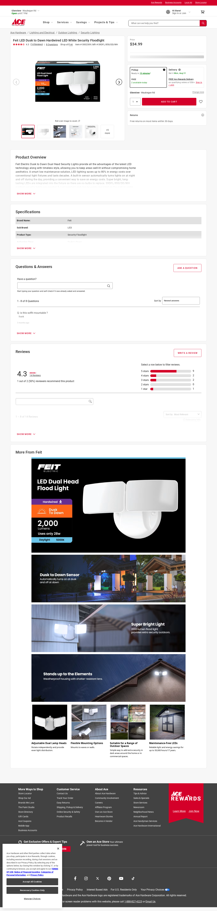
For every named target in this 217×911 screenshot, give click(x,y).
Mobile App (23, 825)
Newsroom (138, 807)
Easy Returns (63, 802)
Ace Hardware (18, 32)
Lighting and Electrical (42, 32)
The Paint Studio (26, 807)
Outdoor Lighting (68, 32)
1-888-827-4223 (133, 901)
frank (21, 316)
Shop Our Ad (24, 798)
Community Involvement (107, 798)
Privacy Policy (75, 889)
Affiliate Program (103, 807)
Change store (198, 92)
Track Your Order (65, 798)
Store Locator (201, 2)
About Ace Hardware (105, 793)
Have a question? (27, 279)
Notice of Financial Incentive (27, 872)
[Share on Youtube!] (121, 878)
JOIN (63, 848)
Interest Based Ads (97, 889)
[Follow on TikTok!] (133, 878)
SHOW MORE (24, 193)
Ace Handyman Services (145, 821)
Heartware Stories (104, 816)
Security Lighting (90, 32)
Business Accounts (173, 2)
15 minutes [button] (145, 73)
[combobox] (185, 414)
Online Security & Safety (68, 812)
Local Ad (188, 2)
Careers (99, 802)
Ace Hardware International (147, 825)
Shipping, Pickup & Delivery (70, 807)
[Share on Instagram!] (86, 878)
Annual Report (140, 816)
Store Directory (25, 812)
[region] (32, 876)
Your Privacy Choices (152, 889)
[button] (167, 23)
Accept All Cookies (32, 882)
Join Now (194, 811)
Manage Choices (32, 898)
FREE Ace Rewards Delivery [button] (181, 79)
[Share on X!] (97, 878)
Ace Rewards (156, 2)
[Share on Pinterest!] (109, 878)
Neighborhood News (143, 812)
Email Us (150, 901)
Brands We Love (26, 802)
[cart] (203, 12)
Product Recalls (64, 816)
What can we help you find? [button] (145, 23)
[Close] (58, 848)
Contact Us (62, 793)
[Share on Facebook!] (75, 878)
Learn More (179, 811)
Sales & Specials (141, 798)
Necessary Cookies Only (32, 890)
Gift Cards (23, 816)
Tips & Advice (139, 793)
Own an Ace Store (103, 812)
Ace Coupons (24, 821)
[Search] (203, 23)
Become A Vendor (103, 821)
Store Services (140, 802)
